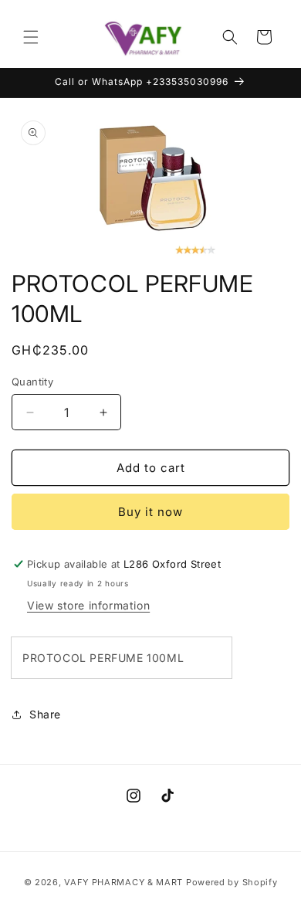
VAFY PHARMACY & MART (123, 882)
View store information (88, 605)
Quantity (32, 381)
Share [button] (45, 714)
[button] (31, 37)
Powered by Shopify (232, 882)
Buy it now (150, 511)
